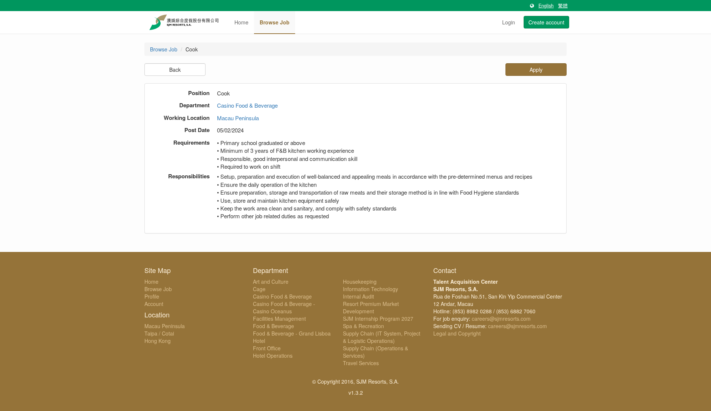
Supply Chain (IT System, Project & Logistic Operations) (381, 337)
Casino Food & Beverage (247, 105)
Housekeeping (360, 281)
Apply (536, 69)
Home (241, 22)
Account (153, 303)
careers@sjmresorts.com (501, 318)
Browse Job (275, 22)
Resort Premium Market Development (371, 307)
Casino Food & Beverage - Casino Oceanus (284, 307)
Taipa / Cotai (159, 333)
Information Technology (370, 289)
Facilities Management (279, 318)
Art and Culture (270, 281)
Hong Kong (157, 340)
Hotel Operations (273, 355)
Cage (259, 289)
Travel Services (361, 363)
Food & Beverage (273, 326)
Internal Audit (358, 296)
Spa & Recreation (363, 326)
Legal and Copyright (457, 333)
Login (508, 22)
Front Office (267, 348)
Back (175, 69)
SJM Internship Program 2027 (378, 318)
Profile (151, 296)
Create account (546, 22)
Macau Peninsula (238, 118)
